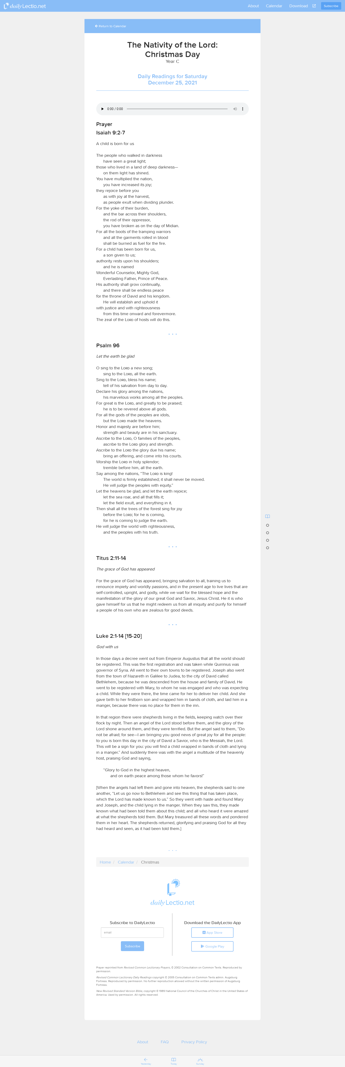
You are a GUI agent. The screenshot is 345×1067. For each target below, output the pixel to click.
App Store (214, 932)
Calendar (274, 5)
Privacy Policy (194, 1041)
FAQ (165, 1041)
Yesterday (146, 1063)
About (253, 5)
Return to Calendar (112, 26)
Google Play (214, 946)
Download (298, 5)
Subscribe (331, 6)
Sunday (200, 1063)
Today (174, 1063)
